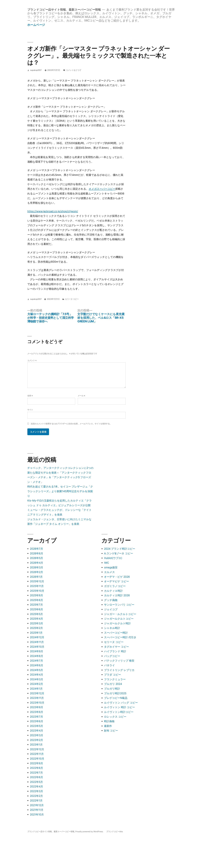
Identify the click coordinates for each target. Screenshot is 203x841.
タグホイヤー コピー (116, 646)
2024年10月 (37, 646)
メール (81, 396)
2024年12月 (37, 637)
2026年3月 (36, 567)
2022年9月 (36, 763)
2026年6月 (36, 553)
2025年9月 (36, 595)
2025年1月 (36, 632)
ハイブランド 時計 (115, 651)
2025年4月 (36, 618)
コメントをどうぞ (73, 70)
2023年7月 (36, 716)
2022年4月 (36, 786)
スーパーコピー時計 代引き (120, 637)
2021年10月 (37, 814)
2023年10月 (37, 702)
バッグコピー (112, 656)
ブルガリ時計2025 (115, 693)
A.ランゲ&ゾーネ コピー (118, 553)
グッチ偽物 (110, 600)
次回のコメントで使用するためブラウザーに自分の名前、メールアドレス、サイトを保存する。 (71, 424)
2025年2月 (36, 627)
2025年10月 (37, 590)
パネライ (109, 665)
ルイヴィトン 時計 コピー (119, 707)
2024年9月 (36, 651)
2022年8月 (36, 767)
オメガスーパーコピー (102, 188)
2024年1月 (36, 688)
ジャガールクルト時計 (117, 623)
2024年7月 (36, 660)
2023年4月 (36, 730)
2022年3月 (36, 791)
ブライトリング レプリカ (119, 670)
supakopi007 (36, 70)
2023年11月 (37, 697)
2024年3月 (36, 679)
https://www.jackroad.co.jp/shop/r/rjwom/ (52, 211)
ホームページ (36, 24)
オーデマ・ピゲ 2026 (117, 576)
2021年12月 (37, 805)
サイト (30, 410)
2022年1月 (36, 800)
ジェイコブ (111, 609)
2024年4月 (36, 674)
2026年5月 (36, 558)
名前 (30, 396)
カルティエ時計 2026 (117, 595)
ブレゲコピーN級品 (115, 697)
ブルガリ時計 (112, 688)
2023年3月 (36, 735)
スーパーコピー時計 (116, 632)
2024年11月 (37, 641)
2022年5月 (36, 781)
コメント (32, 360)
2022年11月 (37, 753)
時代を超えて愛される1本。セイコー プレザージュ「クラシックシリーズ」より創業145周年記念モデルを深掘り (60, 491)
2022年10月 (37, 758)
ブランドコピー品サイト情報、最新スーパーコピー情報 (64, 9)
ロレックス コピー (115, 716)
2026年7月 (36, 548)
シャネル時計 (112, 627)
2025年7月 (36, 604)
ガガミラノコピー (115, 586)
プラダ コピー (112, 674)
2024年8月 (36, 656)
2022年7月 (36, 772)
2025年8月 (36, 600)
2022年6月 (36, 777)
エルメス (109, 572)
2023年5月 (36, 725)
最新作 (108, 725)
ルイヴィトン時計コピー (118, 711)
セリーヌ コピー (72, 299)
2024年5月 (36, 670)
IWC (106, 562)
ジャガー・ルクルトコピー (120, 614)
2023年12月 (37, 693)
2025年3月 (36, 623)
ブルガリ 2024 (113, 683)
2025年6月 (36, 609)
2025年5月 (36, 614)
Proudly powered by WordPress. (89, 831)
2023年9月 (36, 707)
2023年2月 (36, 739)
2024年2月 (36, 683)
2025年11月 (37, 586)
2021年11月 (36, 809)
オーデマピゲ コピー (116, 581)
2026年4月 (36, 562)
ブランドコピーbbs (114, 831)
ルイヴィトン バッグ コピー (121, 702)
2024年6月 (36, 665)
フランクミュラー (115, 679)
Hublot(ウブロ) (113, 558)
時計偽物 (109, 721)
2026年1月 (36, 576)
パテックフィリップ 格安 (119, 660)
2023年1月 (36, 744)
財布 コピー (111, 730)
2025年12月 (37, 581)
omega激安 (110, 567)
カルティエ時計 (113, 590)
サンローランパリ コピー (119, 604)
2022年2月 (36, 795)
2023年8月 (36, 711)
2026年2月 (36, 572)
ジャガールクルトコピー (119, 618)
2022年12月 (37, 749)
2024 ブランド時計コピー (119, 548)
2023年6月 (36, 721)
